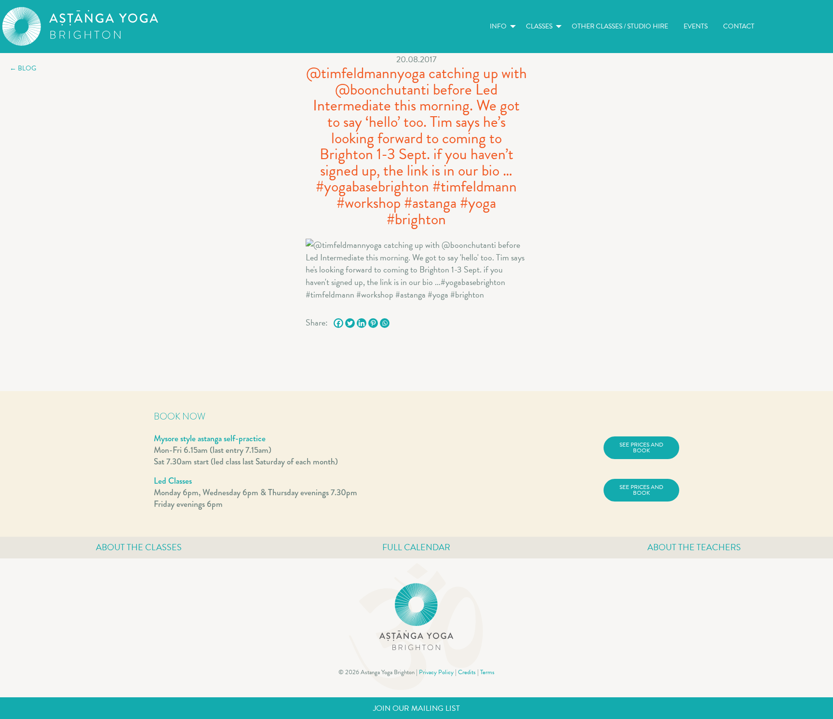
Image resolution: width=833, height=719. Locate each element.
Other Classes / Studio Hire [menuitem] (620, 26)
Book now (179, 416)
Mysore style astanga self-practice (210, 438)
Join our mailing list (416, 708)
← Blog (23, 68)
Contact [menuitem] (738, 26)
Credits (467, 672)
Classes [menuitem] (539, 26)
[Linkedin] (361, 323)
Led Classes (173, 481)
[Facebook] (338, 323)
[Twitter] (350, 323)
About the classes (139, 547)
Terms (487, 672)
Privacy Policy (436, 672)
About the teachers (694, 547)
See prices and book (641, 447)
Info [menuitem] (498, 26)
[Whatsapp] (385, 323)
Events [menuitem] (696, 26)
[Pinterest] (373, 323)
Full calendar (416, 547)
